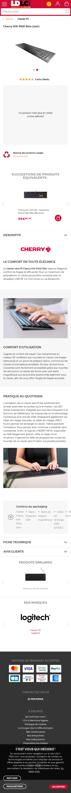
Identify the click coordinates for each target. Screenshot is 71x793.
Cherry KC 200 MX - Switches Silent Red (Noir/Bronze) (33, 211)
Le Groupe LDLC (26, 728)
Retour (9, 18)
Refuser (12, 778)
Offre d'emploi (45, 728)
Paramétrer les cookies (35, 743)
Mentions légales (39, 720)
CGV (25, 720)
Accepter (58, 786)
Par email (37, 698)
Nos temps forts (35, 735)
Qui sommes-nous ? (35, 716)
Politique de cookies (35, 724)
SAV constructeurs (35, 731)
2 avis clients (41, 79)
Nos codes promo (35, 739)
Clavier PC (23, 18)
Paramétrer (15, 786)
